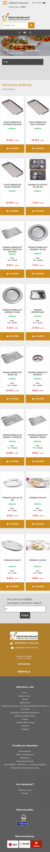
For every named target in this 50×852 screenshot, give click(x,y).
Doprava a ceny (25, 790)
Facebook (25, 726)
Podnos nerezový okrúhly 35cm (12, 311)
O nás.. (25, 693)
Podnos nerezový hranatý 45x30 (38, 436)
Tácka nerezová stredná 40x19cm (12, 123)
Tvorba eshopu (24, 664)
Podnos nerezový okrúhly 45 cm (38, 248)
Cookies (25, 719)
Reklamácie (25, 758)
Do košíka (14, 148)
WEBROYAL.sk (24, 671)
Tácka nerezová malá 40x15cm (38, 123)
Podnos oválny (37, 498)
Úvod (5, 50)
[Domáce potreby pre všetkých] (18, 17)
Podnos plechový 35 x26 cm (38, 186)
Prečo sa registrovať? (25, 755)
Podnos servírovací (37, 311)
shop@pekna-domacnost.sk (26, 648)
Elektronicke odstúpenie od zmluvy (25, 768)
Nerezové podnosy (15, 53)
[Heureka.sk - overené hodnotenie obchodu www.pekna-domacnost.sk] (41, 25)
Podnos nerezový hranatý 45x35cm (12, 436)
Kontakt (25, 699)
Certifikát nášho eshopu (25, 722)
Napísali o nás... (25, 696)
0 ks (34, 3)
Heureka (25, 793)
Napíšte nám (25, 703)
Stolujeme (16, 50)
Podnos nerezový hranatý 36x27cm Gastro (12, 249)
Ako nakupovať (25, 751)
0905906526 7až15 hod (26, 643)
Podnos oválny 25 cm (12, 499)
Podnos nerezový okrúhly (38, 373)
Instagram (25, 729)
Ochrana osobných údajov (25, 716)
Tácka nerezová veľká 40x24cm (12, 186)
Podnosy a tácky (32, 50)
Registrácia (23, 3)
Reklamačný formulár (25, 761)
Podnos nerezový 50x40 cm (12, 373)
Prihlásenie (13, 3)
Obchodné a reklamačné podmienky (25, 713)
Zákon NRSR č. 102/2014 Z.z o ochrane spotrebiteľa (25, 765)
